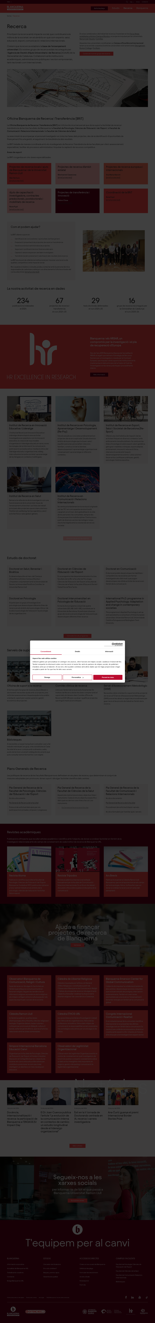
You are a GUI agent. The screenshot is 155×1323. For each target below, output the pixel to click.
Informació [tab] (109, 651)
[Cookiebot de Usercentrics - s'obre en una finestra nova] (113, 644)
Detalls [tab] (77, 651)
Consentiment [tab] (46, 651)
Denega (47, 677)
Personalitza (76, 677)
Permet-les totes (108, 677)
